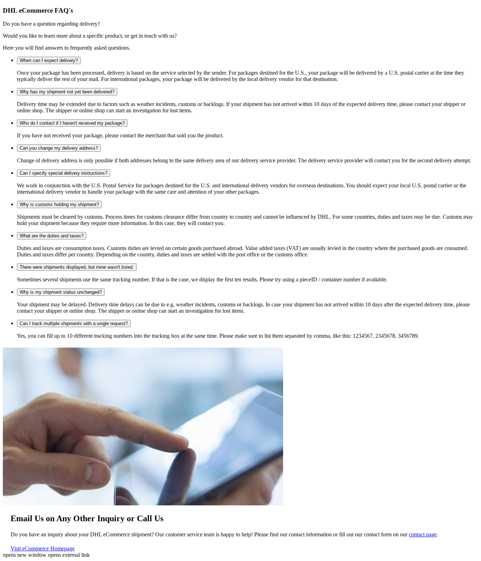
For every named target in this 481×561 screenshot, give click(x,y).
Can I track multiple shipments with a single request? (74, 323)
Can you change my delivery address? (59, 148)
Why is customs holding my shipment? (59, 204)
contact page (423, 534)
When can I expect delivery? (49, 60)
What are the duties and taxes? (51, 235)
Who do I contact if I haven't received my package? (72, 123)
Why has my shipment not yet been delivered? (67, 91)
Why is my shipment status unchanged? (61, 292)
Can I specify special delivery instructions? (63, 173)
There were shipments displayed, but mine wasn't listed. (77, 267)
